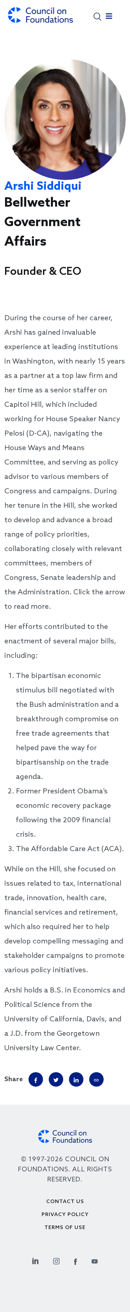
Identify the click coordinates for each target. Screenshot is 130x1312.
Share (13, 1079)
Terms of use (65, 1228)
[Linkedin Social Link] (35, 1260)
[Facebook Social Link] (75, 1260)
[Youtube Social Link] (94, 1260)
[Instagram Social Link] (56, 1260)
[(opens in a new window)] (96, 1079)
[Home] (40, 18)
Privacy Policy (65, 1215)
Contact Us (65, 1202)
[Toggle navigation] (109, 18)
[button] (97, 16)
